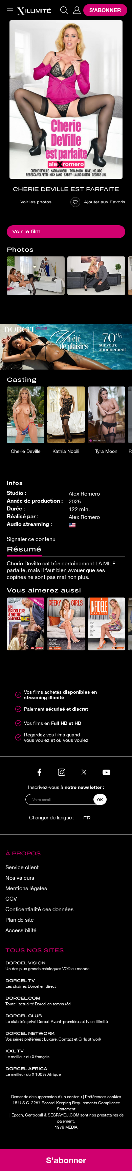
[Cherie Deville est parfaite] (66, 99)
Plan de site (19, 920)
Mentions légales (26, 888)
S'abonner (105, 10)
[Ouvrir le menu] (8, 6)
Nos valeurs (19, 878)
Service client (22, 867)
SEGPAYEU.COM (63, 1115)
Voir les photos (35, 202)
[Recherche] (64, 10)
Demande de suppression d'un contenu (46, 1096)
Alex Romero (84, 493)
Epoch (17, 1115)
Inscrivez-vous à (66, 787)
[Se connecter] (76, 10)
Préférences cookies (103, 1096)
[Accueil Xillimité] (34, 10)
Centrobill (34, 1115)
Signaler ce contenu (31, 539)
